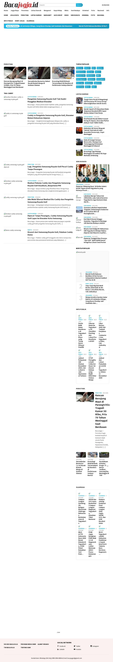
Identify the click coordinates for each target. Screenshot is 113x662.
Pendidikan (91, 79)
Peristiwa (8, 64)
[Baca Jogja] (21, 5)
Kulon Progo (80, 87)
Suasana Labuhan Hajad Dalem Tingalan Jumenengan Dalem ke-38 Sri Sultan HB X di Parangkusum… (96, 211)
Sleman (88, 87)
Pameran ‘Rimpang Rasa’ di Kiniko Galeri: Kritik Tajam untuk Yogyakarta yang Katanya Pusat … (91, 188)
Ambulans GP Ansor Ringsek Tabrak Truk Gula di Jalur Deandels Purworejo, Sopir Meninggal (94, 131)
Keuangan (90, 72)
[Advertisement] (56, 45)
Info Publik (81, 309)
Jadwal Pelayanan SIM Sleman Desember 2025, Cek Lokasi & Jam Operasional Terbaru (82, 367)
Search (79, 5)
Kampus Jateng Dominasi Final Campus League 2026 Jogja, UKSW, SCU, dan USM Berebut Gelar (102, 511)
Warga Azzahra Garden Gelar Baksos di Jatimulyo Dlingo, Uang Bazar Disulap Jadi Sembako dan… (96, 300)
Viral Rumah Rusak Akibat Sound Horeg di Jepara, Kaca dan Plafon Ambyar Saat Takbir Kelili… (96, 121)
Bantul (94, 87)
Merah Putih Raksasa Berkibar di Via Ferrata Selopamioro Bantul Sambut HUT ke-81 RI (96, 277)
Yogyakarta (97, 83)
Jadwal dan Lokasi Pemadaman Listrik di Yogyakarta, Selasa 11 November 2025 (103, 368)
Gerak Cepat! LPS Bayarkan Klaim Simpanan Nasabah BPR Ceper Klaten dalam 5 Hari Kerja (96, 111)
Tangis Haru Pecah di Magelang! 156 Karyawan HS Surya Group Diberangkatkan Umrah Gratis (96, 101)
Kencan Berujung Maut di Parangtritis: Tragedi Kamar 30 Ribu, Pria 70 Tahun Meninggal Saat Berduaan (14, 84)
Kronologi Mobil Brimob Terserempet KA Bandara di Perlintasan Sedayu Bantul (62, 83)
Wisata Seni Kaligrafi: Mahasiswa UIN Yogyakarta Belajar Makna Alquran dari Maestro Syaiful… (96, 231)
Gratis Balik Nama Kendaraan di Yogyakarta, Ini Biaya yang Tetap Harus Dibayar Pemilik (82, 335)
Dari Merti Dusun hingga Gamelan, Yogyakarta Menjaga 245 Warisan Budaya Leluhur (95, 221)
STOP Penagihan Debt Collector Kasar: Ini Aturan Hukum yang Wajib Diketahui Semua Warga (92, 369)
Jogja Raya (89, 272)
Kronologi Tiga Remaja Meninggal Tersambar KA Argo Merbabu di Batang (95, 153)
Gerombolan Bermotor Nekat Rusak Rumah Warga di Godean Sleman (39, 83)
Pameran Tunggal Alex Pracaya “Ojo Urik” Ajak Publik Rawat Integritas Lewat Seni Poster (95, 240)
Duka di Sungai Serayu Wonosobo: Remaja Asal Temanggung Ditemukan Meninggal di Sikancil (93, 143)
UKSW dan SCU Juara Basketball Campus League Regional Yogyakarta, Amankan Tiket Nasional (92, 509)
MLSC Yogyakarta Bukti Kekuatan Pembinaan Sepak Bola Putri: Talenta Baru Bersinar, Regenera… (103, 543)
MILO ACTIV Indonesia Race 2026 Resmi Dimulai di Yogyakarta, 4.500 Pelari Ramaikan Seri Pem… (82, 543)
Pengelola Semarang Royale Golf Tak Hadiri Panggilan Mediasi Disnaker (47, 100)
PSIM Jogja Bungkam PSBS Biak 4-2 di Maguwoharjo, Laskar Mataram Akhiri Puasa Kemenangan (92, 544)
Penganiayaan (81, 72)
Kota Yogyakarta (81, 79)
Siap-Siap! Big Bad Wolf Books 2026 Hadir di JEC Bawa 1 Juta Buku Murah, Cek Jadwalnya (95, 289)
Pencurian (80, 68)
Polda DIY (87, 68)
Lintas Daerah (32, 97)
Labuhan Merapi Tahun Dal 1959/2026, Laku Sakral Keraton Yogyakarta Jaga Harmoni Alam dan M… (96, 199)
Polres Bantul (90, 75)
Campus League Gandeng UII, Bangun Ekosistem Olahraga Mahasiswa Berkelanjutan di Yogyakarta (82, 511)
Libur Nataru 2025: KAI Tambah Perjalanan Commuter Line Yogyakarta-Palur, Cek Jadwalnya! (102, 335)
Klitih (93, 68)
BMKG (98, 75)
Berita (30, 230)
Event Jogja (80, 83)
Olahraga (80, 487)
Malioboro (100, 68)
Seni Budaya (81, 161)
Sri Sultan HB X (81, 75)
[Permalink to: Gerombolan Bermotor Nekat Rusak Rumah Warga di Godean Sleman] (39, 73)
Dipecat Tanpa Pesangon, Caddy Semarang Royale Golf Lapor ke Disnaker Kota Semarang (50, 216)
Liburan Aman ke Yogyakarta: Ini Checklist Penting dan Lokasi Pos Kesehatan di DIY (93, 332)
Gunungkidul (100, 79)
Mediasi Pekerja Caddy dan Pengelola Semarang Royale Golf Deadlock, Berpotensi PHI (49, 184)
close (58, 632)
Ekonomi (97, 72)
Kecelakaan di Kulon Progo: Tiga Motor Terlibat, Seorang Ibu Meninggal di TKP (104, 468)
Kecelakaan (88, 83)
